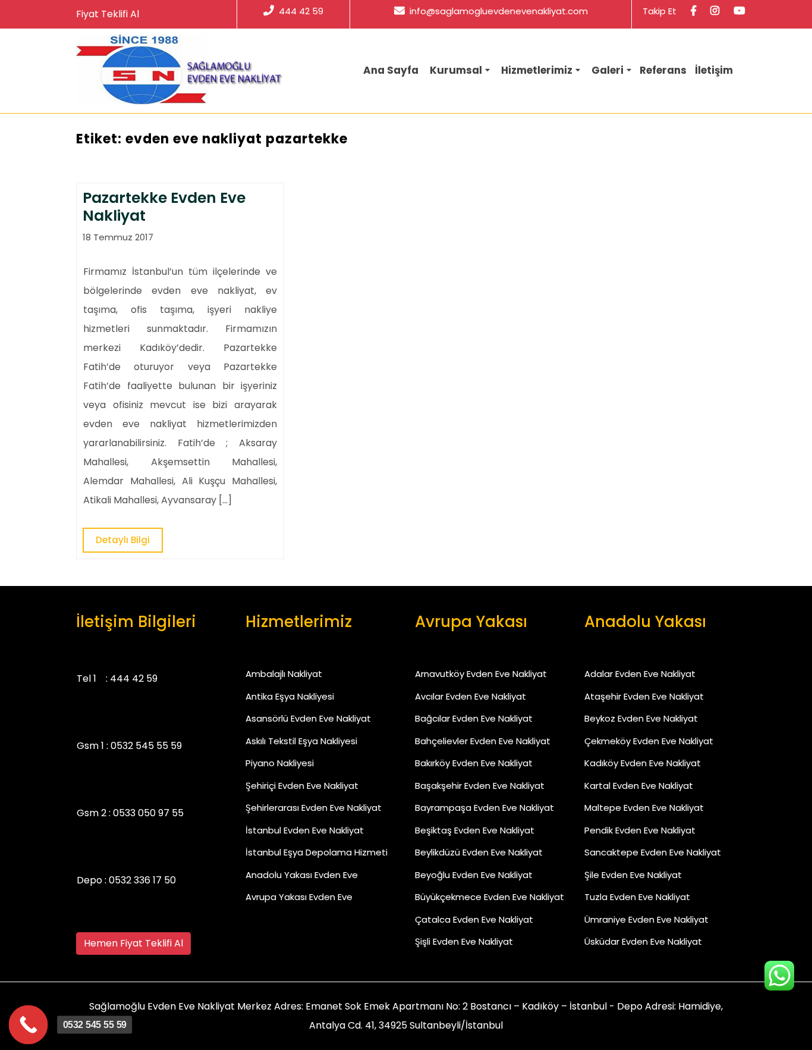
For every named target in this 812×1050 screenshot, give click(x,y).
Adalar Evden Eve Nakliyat (639, 673)
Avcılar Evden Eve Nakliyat (470, 696)
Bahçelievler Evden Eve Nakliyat (482, 741)
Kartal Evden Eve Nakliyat (638, 785)
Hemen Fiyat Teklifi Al (133, 943)
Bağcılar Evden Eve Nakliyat (474, 718)
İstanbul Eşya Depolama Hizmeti (317, 852)
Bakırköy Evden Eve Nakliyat (474, 763)
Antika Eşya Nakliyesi (290, 696)
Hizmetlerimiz (536, 70)
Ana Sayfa (390, 70)
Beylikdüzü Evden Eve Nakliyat (479, 852)
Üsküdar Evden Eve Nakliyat (643, 941)
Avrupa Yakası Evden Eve (299, 897)
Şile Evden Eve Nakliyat (633, 875)
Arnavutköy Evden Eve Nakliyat (481, 673)
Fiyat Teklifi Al (107, 14)
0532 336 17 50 (142, 880)
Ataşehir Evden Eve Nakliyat (644, 696)
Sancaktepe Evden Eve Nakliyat (652, 852)
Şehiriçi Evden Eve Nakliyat (302, 785)
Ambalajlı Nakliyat (284, 673)
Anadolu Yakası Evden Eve (302, 875)
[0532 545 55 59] (28, 1025)
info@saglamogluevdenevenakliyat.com (499, 11)
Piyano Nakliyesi (280, 763)
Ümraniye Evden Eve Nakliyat (646, 919)
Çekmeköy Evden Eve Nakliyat (648, 741)
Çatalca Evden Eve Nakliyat (474, 919)
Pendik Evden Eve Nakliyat (639, 830)
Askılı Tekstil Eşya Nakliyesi (301, 741)
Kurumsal (456, 70)
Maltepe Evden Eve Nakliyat (644, 807)
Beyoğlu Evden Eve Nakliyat (474, 875)
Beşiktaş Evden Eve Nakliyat (474, 830)
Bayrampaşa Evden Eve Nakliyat (484, 807)
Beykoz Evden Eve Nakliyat (641, 718)
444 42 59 (301, 11)
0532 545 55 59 (146, 746)
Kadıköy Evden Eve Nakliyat (642, 763)
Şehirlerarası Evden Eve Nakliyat (314, 807)
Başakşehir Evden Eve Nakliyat (480, 785)
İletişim (714, 70)
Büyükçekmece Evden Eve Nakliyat (489, 897)
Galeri (607, 70)
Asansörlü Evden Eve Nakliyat (308, 718)
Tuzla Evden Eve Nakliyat (637, 897)
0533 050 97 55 (148, 813)
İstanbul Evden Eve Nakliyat (305, 830)
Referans (663, 70)
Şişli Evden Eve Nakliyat (464, 941)
